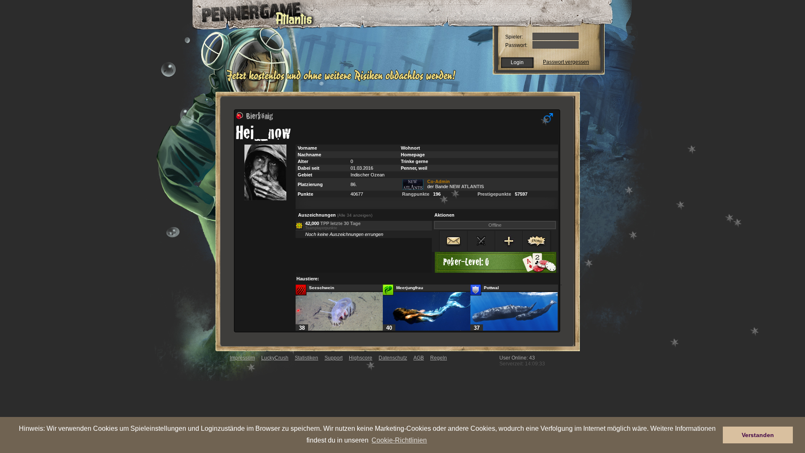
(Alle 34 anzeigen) (354, 215)
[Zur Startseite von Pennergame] (251, 12)
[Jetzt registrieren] (343, 80)
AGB (418, 358)
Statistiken (306, 358)
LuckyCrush (274, 358)
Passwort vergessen (566, 62)
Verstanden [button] (758, 435)
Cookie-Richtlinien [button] (399, 440)
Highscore (360, 358)
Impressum (242, 358)
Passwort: (516, 45)
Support (334, 358)
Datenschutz (393, 358)
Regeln (438, 358)
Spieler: (514, 37)
